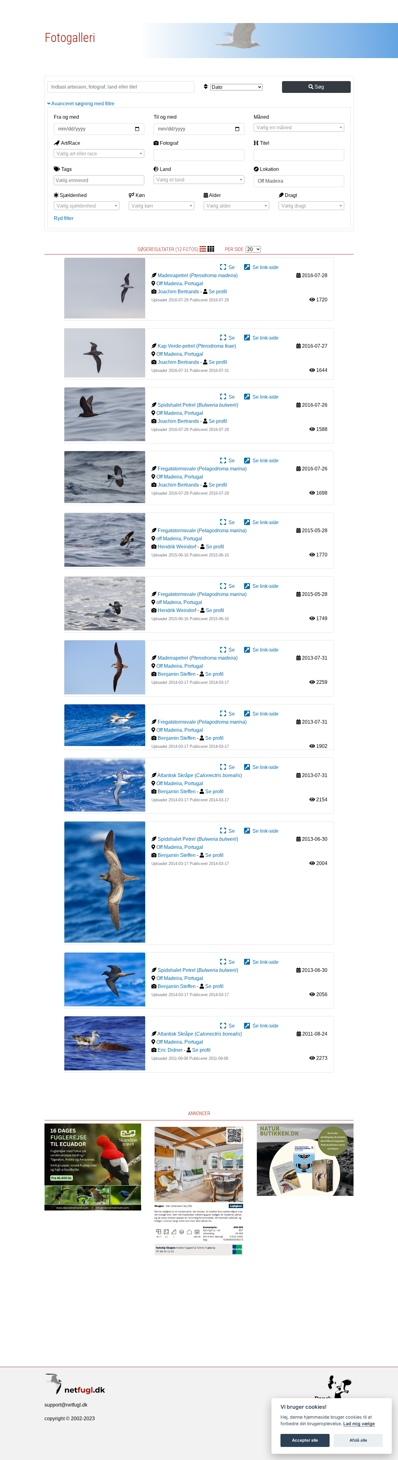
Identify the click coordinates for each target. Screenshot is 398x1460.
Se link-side (264, 267)
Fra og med (66, 117)
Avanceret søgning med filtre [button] (82, 103)
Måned (261, 117)
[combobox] (299, 127)
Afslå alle (358, 1440)
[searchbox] (100, 180)
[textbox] (299, 127)
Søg (318, 86)
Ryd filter (63, 218)
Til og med (165, 117)
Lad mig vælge (359, 1423)
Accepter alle (305, 1440)
